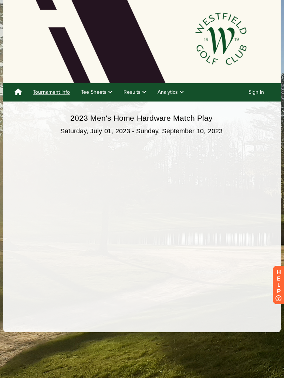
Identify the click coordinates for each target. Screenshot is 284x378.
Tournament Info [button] (51, 92)
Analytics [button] (168, 92)
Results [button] (133, 92)
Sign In (256, 92)
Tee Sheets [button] (94, 92)
